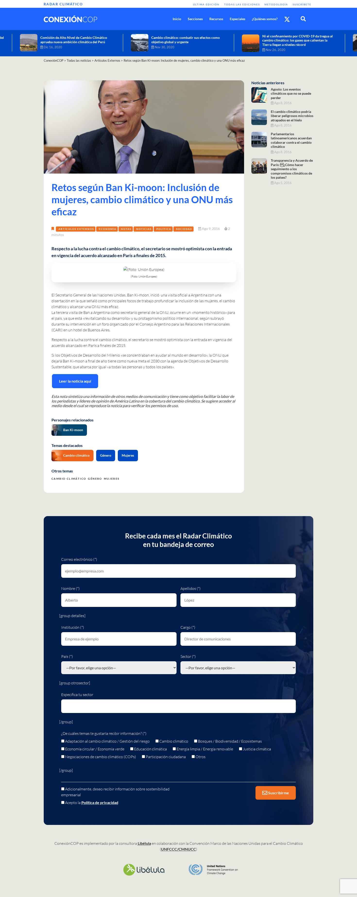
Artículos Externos (76, 228)
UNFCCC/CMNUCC (178, 849)
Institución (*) (72, 627)
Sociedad (184, 228)
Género (105, 455)
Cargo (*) (187, 627)
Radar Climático (63, 4)
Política (163, 228)
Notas (126, 228)
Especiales (237, 19)
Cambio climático (76, 455)
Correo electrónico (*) (79, 559)
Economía (107, 228)
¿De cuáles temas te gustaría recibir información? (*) (103, 733)
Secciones (195, 19)
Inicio (177, 19)
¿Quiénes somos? (265, 19)
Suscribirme (278, 792)
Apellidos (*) (190, 588)
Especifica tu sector (77, 694)
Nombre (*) (70, 588)
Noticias (144, 228)
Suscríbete (302, 4)
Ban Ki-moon (73, 430)
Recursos (216, 19)
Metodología (276, 4)
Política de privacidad (99, 802)
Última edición (206, 4)
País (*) (67, 656)
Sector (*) (188, 656)
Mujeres (128, 455)
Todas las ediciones (242, 4)
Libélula (144, 843)
